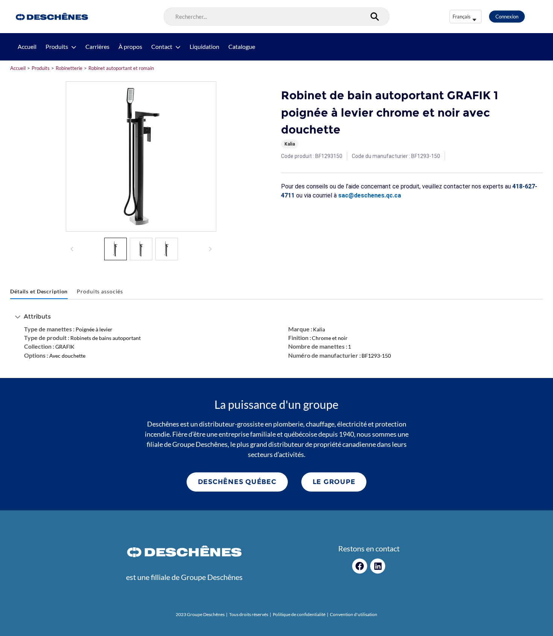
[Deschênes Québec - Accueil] (51, 16)
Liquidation (204, 46)
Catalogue (241, 46)
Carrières (97, 46)
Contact (161, 46)
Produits (57, 46)
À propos (130, 46)
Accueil (27, 46)
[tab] (39, 291)
